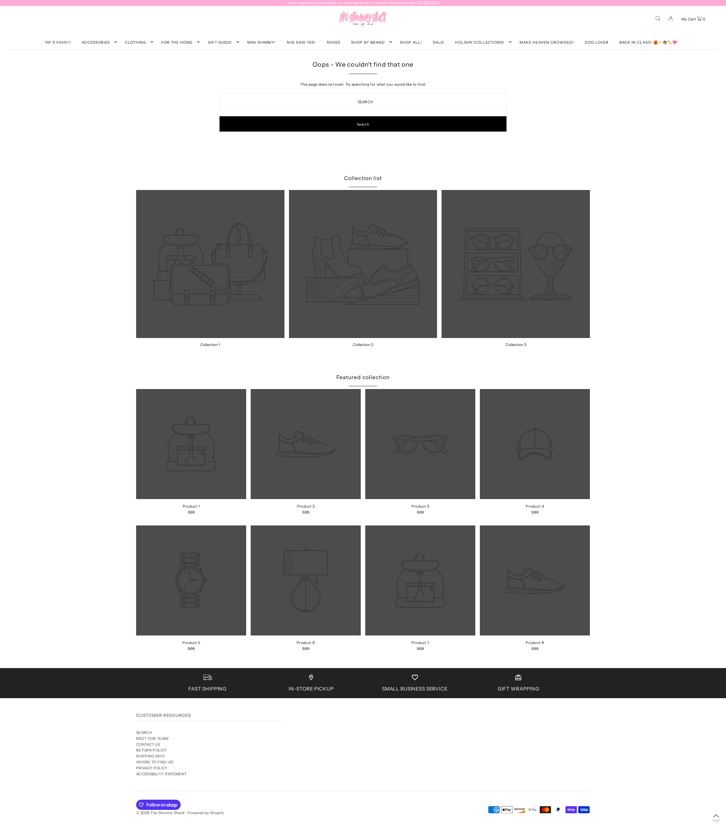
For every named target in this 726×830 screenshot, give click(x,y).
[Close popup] (470, 358)
